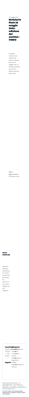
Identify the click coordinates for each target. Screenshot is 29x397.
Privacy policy (13, 385)
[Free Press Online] (21, 2)
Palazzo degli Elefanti (14, 360)
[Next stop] (14, 151)
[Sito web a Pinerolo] (11, 388)
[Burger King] (14, 164)
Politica (17, 349)
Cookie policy (20, 385)
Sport (16, 351)
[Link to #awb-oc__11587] (4, 3)
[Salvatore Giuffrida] (6, 259)
